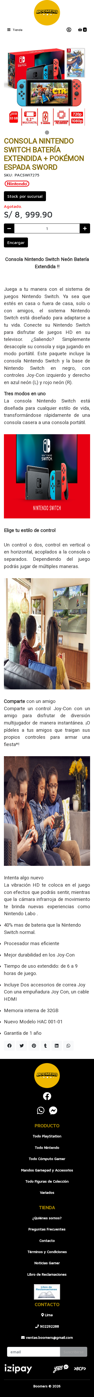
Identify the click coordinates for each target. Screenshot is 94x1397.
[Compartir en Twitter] (21, 1046)
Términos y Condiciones (47, 1252)
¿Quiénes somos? (47, 1218)
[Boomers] (47, 12)
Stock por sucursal (25, 196)
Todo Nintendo (47, 1147)
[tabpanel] (47, 85)
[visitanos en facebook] (47, 1096)
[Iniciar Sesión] (69, 29)
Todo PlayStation (47, 1136)
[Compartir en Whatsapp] (68, 1046)
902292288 (49, 1326)
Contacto (47, 1240)
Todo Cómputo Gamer (47, 1159)
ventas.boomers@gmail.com (49, 1337)
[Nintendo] (17, 183)
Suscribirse (73, 1351)
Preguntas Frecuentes (47, 1229)
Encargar (16, 242)
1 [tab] (47, 132)
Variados (47, 1192)
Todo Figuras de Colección (47, 1181)
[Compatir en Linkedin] (56, 1046)
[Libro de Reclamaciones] (47, 1291)
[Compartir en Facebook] (9, 1046)
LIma (48, 1315)
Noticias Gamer (47, 1263)
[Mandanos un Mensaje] (53, 1110)
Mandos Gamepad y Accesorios (47, 1170)
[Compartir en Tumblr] (45, 1046)
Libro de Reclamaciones (47, 1274)
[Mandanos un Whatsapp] (41, 1110)
